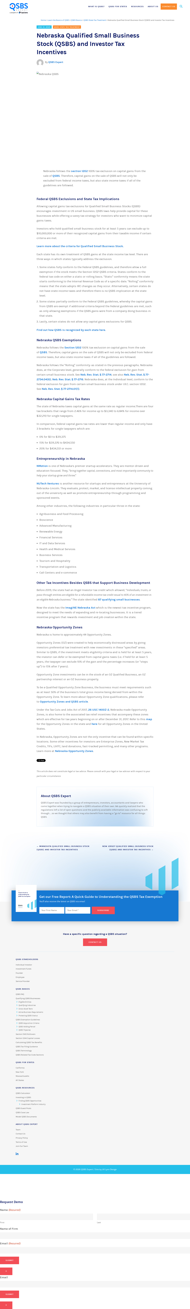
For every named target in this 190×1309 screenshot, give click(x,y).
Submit (9, 1260)
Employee (20, 977)
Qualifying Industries (27, 1005)
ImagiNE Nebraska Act (80, 607)
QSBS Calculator (23, 1093)
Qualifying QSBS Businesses (28, 998)
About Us (153, 6)
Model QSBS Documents (26, 1117)
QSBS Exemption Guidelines (28, 1020)
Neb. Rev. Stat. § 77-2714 (95, 374)
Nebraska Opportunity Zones (74, 751)
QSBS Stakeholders (27, 959)
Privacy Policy (22, 1138)
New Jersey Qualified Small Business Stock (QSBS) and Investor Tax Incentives (127, 848)
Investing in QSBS (23, 1097)
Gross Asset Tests (25, 1009)
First (2, 1222)
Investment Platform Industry (33, 1104)
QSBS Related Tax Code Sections (30, 1055)
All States (20, 1080)
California (20, 1068)
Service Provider (23, 981)
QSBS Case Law (22, 1112)
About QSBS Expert (27, 1124)
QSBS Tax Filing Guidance (27, 1047)
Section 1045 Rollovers (25, 1034)
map (149, 719)
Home (43, 20)
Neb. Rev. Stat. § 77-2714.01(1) (60, 388)
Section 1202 (72, 347)
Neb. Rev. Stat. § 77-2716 (67, 379)
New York (20, 1072)
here (94, 724)
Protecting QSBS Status (28, 1016)
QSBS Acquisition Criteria (28, 1023)
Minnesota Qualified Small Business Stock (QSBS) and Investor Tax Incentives (63, 848)
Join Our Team (22, 1146)
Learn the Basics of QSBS (58, 20)
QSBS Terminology (24, 1051)
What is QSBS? (96, 6)
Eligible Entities (24, 1002)
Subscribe (103, 910)
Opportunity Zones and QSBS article (64, 701)
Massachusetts (22, 1076)
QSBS (56, 175)
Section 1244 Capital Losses (28, 1038)
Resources (137, 6)
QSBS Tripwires (24, 1030)
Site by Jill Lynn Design (106, 1169)
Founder (19, 973)
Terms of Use (21, 1142)
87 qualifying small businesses (119, 599)
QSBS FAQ (20, 994)
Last (99, 1222)
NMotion (42, 466)
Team (18, 1130)
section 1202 (79, 171)
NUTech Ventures (48, 483)
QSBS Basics (76, 20)
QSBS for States (117, 6)
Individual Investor (24, 965)
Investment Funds (23, 969)
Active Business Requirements (30, 1012)
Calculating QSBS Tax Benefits (29, 1042)
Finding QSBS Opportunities (29, 1101)
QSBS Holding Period (26, 1027)
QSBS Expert (55, 62)
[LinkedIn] (17, 1153)
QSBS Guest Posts (23, 1108)
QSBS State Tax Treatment (95, 20)
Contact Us (168, 6)
